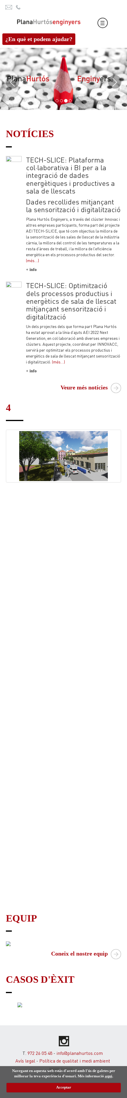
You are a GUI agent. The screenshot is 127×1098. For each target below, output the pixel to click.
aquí (108, 1076)
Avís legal (25, 1061)
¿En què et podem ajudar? (38, 39)
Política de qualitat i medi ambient (74, 1061)
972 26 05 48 (39, 1053)
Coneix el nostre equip (80, 953)
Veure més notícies (85, 387)
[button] (9, 79)
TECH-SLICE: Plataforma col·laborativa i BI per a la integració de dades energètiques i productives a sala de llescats (70, 175)
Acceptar (63, 1087)
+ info (31, 269)
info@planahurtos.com (79, 1053)
